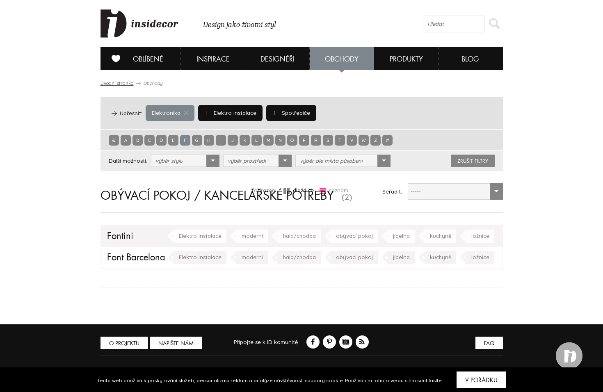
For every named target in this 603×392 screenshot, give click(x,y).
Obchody (342, 59)
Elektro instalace (234, 112)
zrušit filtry (472, 161)
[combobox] (185, 161)
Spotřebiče (295, 112)
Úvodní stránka (117, 83)
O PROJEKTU (124, 343)
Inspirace (213, 59)
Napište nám (176, 343)
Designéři (277, 59)
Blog (470, 59)
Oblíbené (148, 59)
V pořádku (481, 380)
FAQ (489, 343)
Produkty (406, 59)
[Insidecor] (139, 23)
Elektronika (166, 112)
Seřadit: (392, 191)
